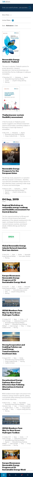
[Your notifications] (22, 475)
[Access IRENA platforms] (16, 475)
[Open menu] (4, 475)
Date (16, 25)
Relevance (9, 25)
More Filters (5, 15)
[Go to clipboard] (28, 475)
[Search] (10, 475)
